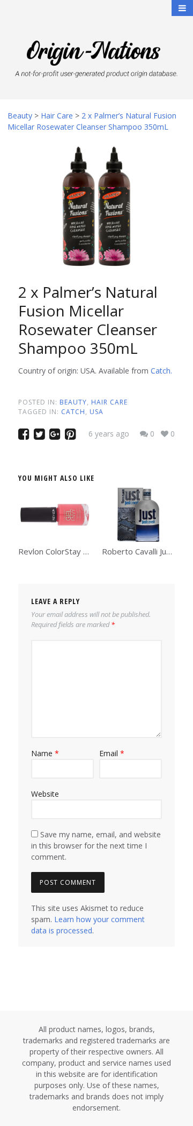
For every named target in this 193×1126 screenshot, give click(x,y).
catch (73, 411)
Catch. (161, 371)
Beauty (73, 402)
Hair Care (109, 402)
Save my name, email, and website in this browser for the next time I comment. (96, 845)
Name (45, 753)
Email (111, 753)
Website (45, 794)
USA (96, 411)
